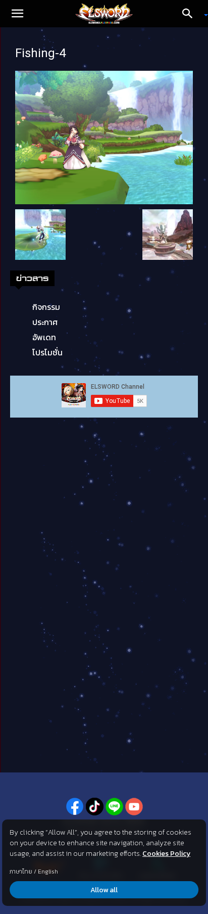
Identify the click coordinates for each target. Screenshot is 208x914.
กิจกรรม (46, 307)
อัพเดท (44, 337)
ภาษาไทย (21, 871)
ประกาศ (45, 322)
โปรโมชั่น (47, 352)
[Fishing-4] (104, 136)
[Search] (191, 13)
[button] (17, 13)
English (48, 871)
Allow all (104, 890)
